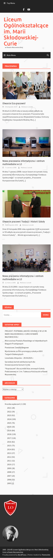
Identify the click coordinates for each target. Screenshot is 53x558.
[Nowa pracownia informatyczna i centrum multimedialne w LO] (26, 258)
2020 (9, 427)
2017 (9, 438)
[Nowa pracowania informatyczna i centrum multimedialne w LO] (26, 143)
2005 (9, 483)
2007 (9, 476)
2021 (9, 408)
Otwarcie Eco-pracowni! (14, 103)
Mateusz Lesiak (27, 107)
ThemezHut (46, 555)
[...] (34, 120)
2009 (9, 468)
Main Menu (11, 55)
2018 (9, 434)
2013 (9, 453)
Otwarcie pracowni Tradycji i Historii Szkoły (23, 221)
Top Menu (11, 3)
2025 (9, 423)
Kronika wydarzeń (12, 404)
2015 (9, 445)
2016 (9, 442)
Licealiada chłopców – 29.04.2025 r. (19, 358)
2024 (9, 419)
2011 (9, 460)
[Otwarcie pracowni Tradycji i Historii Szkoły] (26, 203)
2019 (9, 430)
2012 (9, 457)
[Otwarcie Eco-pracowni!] (26, 85)
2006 (9, 479)
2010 (9, 464)
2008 (9, 472)
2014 (9, 449)
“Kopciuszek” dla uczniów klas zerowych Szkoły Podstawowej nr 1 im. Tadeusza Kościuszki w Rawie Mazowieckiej (26, 371)
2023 (9, 415)
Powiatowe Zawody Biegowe (17, 347)
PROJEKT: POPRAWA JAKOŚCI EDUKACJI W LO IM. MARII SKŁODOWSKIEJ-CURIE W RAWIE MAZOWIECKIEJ (26, 334)
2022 (9, 411)
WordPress (22, 555)
